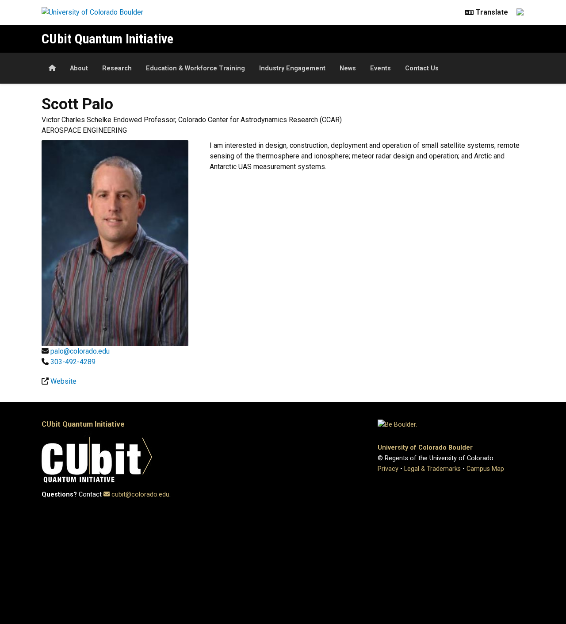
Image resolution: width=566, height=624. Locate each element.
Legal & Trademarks (432, 469)
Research (117, 68)
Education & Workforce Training (195, 68)
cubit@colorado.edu (140, 494)
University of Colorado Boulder (425, 447)
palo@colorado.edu (80, 351)
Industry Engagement (292, 68)
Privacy (388, 469)
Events (380, 68)
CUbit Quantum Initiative (107, 38)
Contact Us (422, 68)
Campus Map (485, 469)
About (79, 68)
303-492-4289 (73, 362)
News (348, 68)
